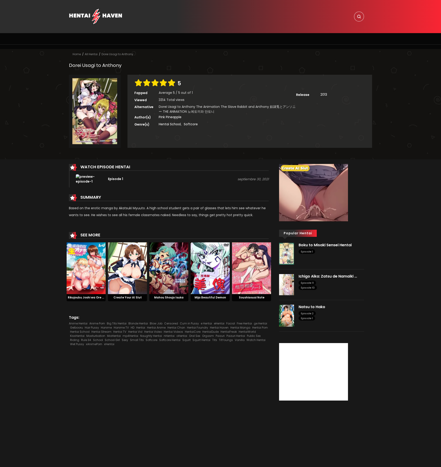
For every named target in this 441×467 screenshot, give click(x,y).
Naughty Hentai (151, 336)
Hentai (140, 327)
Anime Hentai (78, 323)
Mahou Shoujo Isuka (169, 297)
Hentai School (170, 124)
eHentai (219, 323)
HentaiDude (210, 332)
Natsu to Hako (312, 306)
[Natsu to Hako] (286, 315)
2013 (323, 94)
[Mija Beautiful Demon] (210, 268)
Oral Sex (194, 336)
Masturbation (95, 336)
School (98, 340)
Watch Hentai (256, 340)
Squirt (186, 340)
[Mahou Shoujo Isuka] (168, 268)
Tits (214, 340)
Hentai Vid (135, 332)
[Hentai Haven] (95, 16)
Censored (171, 323)
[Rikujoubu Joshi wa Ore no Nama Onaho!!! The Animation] (86, 268)
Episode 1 (307, 251)
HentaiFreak (228, 332)
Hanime (106, 327)
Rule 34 (86, 340)
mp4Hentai (130, 336)
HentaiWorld (247, 332)
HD (132, 327)
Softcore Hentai (170, 340)
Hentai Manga (240, 327)
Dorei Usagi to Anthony (117, 54)
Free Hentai (244, 323)
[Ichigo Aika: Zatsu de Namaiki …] (286, 284)
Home (77, 54)
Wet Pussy (77, 344)
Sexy (125, 340)
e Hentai (206, 323)
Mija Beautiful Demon (210, 297)
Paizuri (220, 336)
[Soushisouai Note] (251, 268)
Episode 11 (307, 283)
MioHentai (114, 336)
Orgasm (208, 336)
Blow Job (156, 323)
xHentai (109, 344)
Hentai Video (153, 332)
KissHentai (77, 336)
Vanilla (240, 340)
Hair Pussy (92, 327)
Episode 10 (308, 287)
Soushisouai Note (251, 297)
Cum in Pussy (189, 323)
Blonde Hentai (138, 323)
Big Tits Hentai (117, 323)
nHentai (169, 336)
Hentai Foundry (197, 327)
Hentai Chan (176, 327)
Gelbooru (76, 327)
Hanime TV (121, 327)
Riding (74, 340)
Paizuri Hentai (235, 336)
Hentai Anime (156, 327)
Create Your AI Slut (127, 297)
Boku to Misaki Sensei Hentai (325, 245)
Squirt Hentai (201, 340)
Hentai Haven (219, 327)
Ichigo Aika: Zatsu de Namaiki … (328, 276)
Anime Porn (97, 323)
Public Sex (254, 336)
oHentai (181, 336)
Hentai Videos (173, 332)
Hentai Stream (101, 332)
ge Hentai (260, 323)
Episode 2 (307, 313)
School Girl (112, 340)
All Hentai (91, 54)
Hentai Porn (260, 327)
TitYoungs (226, 340)
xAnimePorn (94, 344)
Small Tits (137, 340)
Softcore (191, 124)
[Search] (359, 16)
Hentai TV (119, 332)
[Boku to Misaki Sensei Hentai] (286, 253)
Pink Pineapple (170, 117)
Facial (230, 323)
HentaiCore (193, 332)
